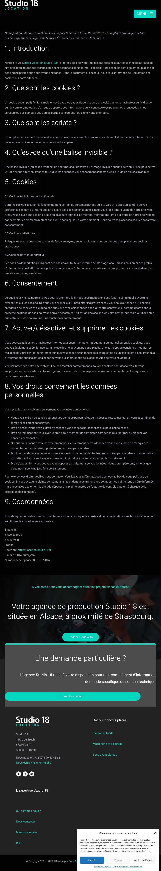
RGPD (115, 866)
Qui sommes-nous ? (28, 811)
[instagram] (25, 773)
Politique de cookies (102, 866)
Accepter (92, 860)
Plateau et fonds (103, 733)
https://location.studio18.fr (41, 63)
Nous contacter (25, 821)
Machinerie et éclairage (107, 744)
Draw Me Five (76, 861)
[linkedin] (31, 773)
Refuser (118, 860)
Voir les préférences (144, 860)
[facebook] (18, 773)
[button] (154, 833)
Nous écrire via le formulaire (33, 763)
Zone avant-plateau (105, 755)
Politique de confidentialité (130, 866)
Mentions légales (27, 832)
